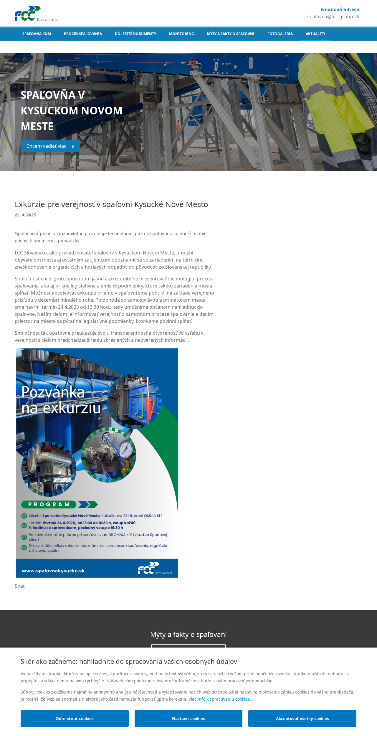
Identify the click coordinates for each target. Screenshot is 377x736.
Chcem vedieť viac (47, 146)
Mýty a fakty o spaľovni (230, 33)
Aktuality (315, 33)
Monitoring (181, 33)
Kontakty (30, 47)
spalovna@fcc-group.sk (333, 16)
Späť (20, 586)
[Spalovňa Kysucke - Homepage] (36, 12)
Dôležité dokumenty (135, 33)
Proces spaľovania (83, 33)
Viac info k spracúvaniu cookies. (219, 699)
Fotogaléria (280, 33)
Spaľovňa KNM (36, 33)
